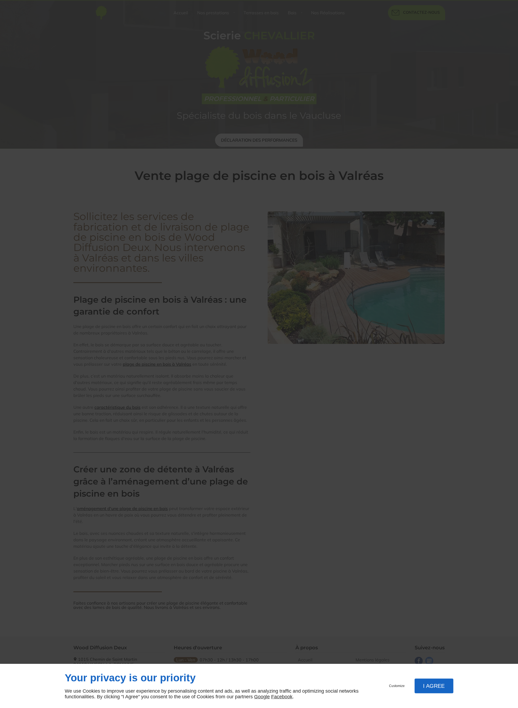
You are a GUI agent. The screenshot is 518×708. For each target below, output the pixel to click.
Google (262, 696)
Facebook (281, 696)
